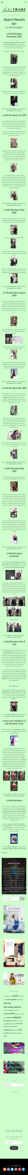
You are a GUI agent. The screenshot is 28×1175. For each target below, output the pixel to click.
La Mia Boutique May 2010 (14, 469)
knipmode (7, 1014)
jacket (10, 1010)
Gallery (9, 635)
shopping (15, 848)
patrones (9, 1023)
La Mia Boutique (16, 729)
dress (20, 794)
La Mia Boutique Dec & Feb (14, 643)
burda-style (10, 996)
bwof (15, 995)
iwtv (8, 1010)
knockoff (17, 1013)
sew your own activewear (10, 1026)
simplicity (14, 1030)
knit (20, 635)
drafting (9, 999)
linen (10, 796)
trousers (6, 1033)
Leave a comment (17, 110)
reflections (19, 1023)
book (6, 996)
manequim (7, 1021)
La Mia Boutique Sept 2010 (14, 211)
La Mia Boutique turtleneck (14, 554)
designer (5, 999)
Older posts (4, 852)
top (12, 637)
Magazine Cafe (6, 397)
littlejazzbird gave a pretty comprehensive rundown (14, 691)
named (5, 1023)
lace (4, 1017)
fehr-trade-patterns (12, 1007)
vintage (15, 1033)
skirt (18, 1030)
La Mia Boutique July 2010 (14, 387)
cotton (22, 996)
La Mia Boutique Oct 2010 (14, 115)
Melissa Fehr (17, 1166)
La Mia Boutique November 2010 (14, 35)
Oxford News (20, 809)
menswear (13, 1021)
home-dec (5, 1010)
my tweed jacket (15, 563)
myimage (20, 1020)
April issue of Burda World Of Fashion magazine (15, 811)
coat (19, 996)
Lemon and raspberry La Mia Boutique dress (14, 722)
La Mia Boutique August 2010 (14, 294)
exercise (7, 1003)
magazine (13, 716)
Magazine (14, 108)
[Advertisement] (14, 1108)
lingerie (9, 1017)
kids (17, 1010)
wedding (19, 1033)
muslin (17, 1020)
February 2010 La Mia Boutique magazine (14, 567)
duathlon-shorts (20, 999)
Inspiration (9, 108)
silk (12, 1030)
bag (4, 996)
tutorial (11, 1033)
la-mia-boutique (21, 1013)
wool (5, 1036)
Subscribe (14, 1148)
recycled (13, 796)
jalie (13, 1010)
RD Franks (19, 657)
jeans (15, 1010)
